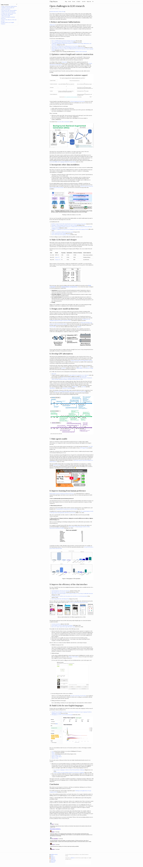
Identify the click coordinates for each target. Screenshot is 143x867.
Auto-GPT (90, 446)
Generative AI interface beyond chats (78, 695)
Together (79, 326)
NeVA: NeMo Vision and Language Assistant (61, 234)
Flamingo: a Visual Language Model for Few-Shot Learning (64, 225)
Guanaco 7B (57, 259)
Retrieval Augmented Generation (78, 101)
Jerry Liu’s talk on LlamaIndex (63, 121)
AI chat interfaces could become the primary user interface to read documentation (69, 596)
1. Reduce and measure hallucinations (9, 6)
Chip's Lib (89, 1)
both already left (56, 465)
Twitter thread (62, 11)
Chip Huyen (53, 1)
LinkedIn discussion (54, 11)
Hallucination (52, 24)
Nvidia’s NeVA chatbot (73, 656)
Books (69, 1)
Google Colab (84, 376)
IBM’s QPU (54, 373)
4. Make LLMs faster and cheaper (8, 11)
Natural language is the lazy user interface (61, 590)
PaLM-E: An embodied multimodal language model (62, 232)
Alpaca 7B (57, 257)
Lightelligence (53, 388)
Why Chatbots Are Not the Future (59, 592)
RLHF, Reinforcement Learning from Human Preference (62, 493)
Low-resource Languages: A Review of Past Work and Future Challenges (69, 769)
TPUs (81, 366)
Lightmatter (75, 386)
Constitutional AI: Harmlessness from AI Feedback (66, 509)
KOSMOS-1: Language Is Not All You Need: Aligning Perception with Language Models (70, 229)
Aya (52, 751)
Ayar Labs (84, 386)
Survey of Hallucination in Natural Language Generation (64, 40)
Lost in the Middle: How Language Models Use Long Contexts (63, 161)
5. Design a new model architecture (8, 13)
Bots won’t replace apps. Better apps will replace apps (63, 626)
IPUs (89, 366)
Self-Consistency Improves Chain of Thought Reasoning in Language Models (68, 47)
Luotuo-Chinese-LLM (56, 755)
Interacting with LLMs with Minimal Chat (60, 598)
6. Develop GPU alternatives (7, 14)
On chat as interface (56, 624)
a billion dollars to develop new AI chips (84, 368)
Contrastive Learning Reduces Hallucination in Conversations (65, 46)
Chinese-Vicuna (55, 758)
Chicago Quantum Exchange (61, 379)
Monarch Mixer (53, 326)
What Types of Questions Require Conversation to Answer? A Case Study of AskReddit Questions (72, 593)
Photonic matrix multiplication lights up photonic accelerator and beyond (70, 391)
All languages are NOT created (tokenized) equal (62, 714)
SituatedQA (64, 62)
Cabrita (53, 753)
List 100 (83, 1)
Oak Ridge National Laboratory (74, 379)
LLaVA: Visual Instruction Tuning (59, 233)
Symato (53, 752)
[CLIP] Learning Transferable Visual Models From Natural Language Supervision (69, 223)
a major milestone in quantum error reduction (78, 375)
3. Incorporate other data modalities (9, 10)
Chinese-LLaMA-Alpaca (57, 756)
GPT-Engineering (84, 447)
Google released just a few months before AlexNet (81, 360)
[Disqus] (71, 836)
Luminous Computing (66, 388)
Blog (66, 1)
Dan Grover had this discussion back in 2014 (78, 602)
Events (73, 1)
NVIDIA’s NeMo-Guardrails (81, 51)
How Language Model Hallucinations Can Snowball (62, 42)
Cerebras (63, 368)
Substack (72, 857)
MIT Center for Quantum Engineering (69, 377)
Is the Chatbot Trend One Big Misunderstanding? (62, 625)
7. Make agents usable (5, 15)
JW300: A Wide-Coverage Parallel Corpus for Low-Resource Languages (69, 772)
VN (92, 1)
